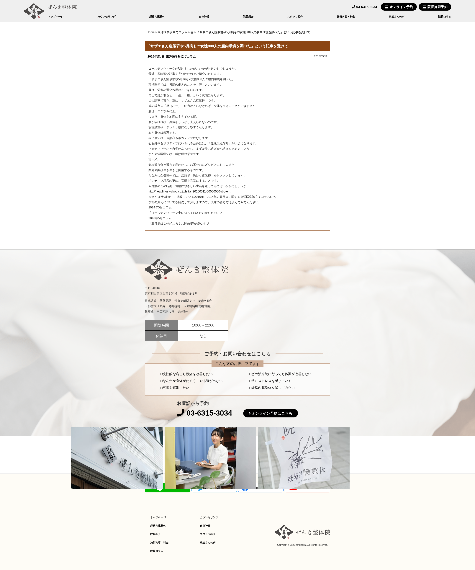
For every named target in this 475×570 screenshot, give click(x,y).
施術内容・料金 (346, 16)
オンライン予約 (401, 7)
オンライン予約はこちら (272, 413)
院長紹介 (248, 16)
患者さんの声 (396, 16)
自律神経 (204, 16)
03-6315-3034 (366, 7)
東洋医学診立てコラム (181, 56)
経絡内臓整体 (157, 16)
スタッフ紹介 (295, 16)
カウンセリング (106, 16)
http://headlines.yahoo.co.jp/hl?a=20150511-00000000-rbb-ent (189, 191)
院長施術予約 (437, 7)
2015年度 (154, 56)
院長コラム (444, 16)
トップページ (55, 16)
